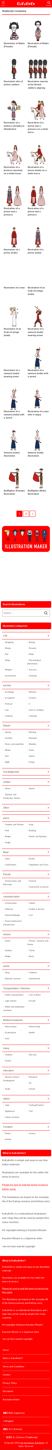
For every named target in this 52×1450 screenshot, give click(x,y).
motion (6, 782)
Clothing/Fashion (36, 1105)
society (7, 685)
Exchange (9, 692)
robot (7, 1105)
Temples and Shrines (14, 824)
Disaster (32, 648)
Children (8, 1055)
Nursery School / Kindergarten (11, 1079)
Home (6, 1350)
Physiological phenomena (34, 662)
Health (32, 1033)
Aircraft (32, 1001)
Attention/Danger (12, 915)
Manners (33, 692)
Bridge (8, 836)
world (6, 966)
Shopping (9, 642)
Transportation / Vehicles (16, 988)
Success (33, 670)
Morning (32, 732)
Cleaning (33, 676)
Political (8, 704)
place (6, 818)
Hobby (8, 956)
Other (6, 807)
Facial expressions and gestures (12, 923)
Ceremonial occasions (39, 887)
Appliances (10, 1111)
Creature (8, 1126)
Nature (6, 725)
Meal (6, 852)
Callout (32, 903)
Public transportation (14, 995)
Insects (32, 1133)
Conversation (11, 903)
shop (31, 824)
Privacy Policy (10, 1383)
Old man (32, 1055)
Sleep (7, 660)
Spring (8, 732)
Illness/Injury (11, 1026)
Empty (32, 762)
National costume (13, 979)
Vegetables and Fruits (38, 865)
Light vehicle (10, 1001)
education (8, 1070)
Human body (34, 1026)
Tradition (33, 973)
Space (32, 756)
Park (7, 830)
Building (32, 830)
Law (7, 710)
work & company (36, 710)
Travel (31, 950)
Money (8, 648)
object (6, 1098)
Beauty (32, 642)
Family (8, 1061)
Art (30, 1083)
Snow (31, 750)
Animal (8, 1139)
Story (7, 973)
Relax (31, 654)
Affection (9, 909)
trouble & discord (36, 909)
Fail (6, 654)
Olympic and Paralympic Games (11, 796)
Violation (9, 716)
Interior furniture (12, 1117)
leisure (7, 934)
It (29, 704)
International (34, 979)
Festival (32, 881)
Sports (32, 788)
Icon (31, 915)
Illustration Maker (11, 1399)
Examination (10, 1033)
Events (7, 874)
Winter (8, 750)
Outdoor (8, 950)
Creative (32, 698)
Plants (8, 1133)
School (32, 1089)
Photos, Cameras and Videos (37, 943)
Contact (7, 1375)
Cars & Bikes (35, 995)
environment (10, 676)
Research (33, 1077)
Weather (32, 744)
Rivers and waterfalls (14, 744)
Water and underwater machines (13, 1008)
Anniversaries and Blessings (12, 883)
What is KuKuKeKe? (13, 1358)
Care (7, 1038)
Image (8, 842)
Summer (8, 738)
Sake (7, 859)
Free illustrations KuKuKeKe (31, 1443)
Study (7, 1089)
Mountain (33, 738)
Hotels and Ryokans (38, 836)
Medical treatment (12, 1020)
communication (11, 896)
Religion (8, 670)
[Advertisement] (26, 576)
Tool (31, 1111)
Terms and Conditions (13, 1366)
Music (31, 956)
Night (7, 762)
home (6, 1048)
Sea (7, 756)
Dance (8, 788)
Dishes (32, 859)
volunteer (33, 716)
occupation (10, 698)
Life (5, 635)
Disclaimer (8, 1391)
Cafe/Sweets (10, 865)
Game (7, 941)
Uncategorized (11, 771)
